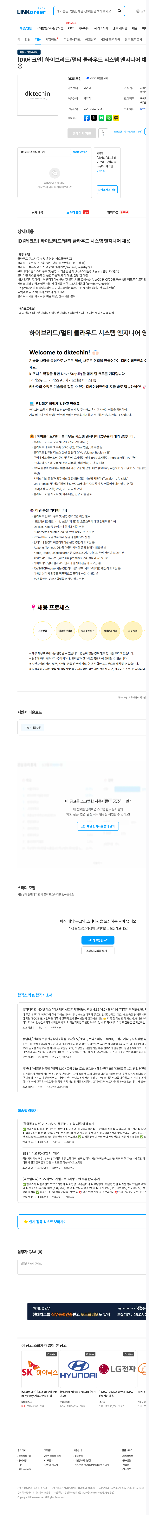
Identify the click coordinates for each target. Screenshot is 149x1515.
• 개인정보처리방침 (82, 1460)
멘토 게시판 (120, 28)
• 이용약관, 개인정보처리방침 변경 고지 (91, 1464)
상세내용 (37, 212)
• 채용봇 (125, 1464)
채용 (38, 39)
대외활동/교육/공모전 (50, 28)
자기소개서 (101, 28)
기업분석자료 (72, 39)
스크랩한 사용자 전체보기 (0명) (128, 131)
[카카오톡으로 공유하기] (116, 118)
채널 (135, 28)
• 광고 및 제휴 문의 (52, 1456)
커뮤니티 (83, 28)
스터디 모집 (77, 212)
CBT (71, 26)
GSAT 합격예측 (110, 39)
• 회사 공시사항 (24, 1468)
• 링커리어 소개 (24, 1456)
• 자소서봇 (126, 1468)
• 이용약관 (78, 1456)
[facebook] (87, 118)
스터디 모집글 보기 (96, 951)
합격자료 (117, 212)
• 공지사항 (22, 1460)
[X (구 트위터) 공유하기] (94, 118)
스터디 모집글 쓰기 (98, 940)
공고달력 (90, 39)
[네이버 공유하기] (101, 118)
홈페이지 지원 (82, 133)
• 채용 (20, 1464)
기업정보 (50, 39)
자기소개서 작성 (107, 190)
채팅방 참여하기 (80, 152)
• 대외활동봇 (127, 1456)
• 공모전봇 (126, 1460)
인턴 (27, 39)
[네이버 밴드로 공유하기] (109, 118)
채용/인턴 (26, 28)
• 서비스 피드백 (51, 1464)
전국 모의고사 (133, 39)
